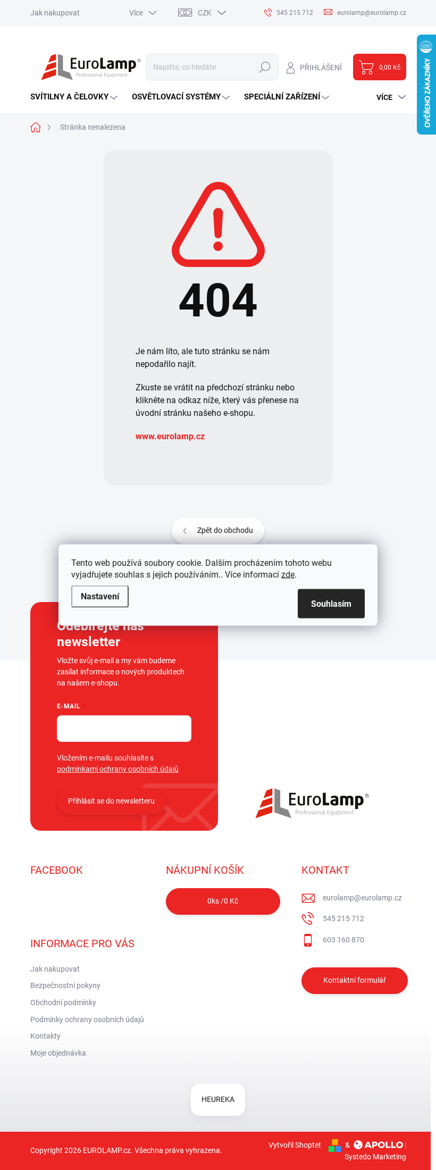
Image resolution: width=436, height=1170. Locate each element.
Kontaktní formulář (354, 980)
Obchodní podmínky (63, 1002)
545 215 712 (343, 918)
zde (288, 575)
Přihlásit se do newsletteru (111, 801)
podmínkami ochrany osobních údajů (118, 769)
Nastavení (100, 596)
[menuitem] (75, 97)
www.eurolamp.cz (170, 436)
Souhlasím (331, 604)
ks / (222, 901)
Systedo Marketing (375, 1156)
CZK (205, 13)
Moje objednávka (58, 1053)
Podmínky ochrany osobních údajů (87, 1019)
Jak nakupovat (55, 13)
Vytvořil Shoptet (295, 1145)
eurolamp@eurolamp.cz (362, 897)
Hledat (264, 67)
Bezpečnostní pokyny (65, 985)
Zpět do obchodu (225, 530)
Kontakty (45, 1036)
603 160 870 (343, 939)
